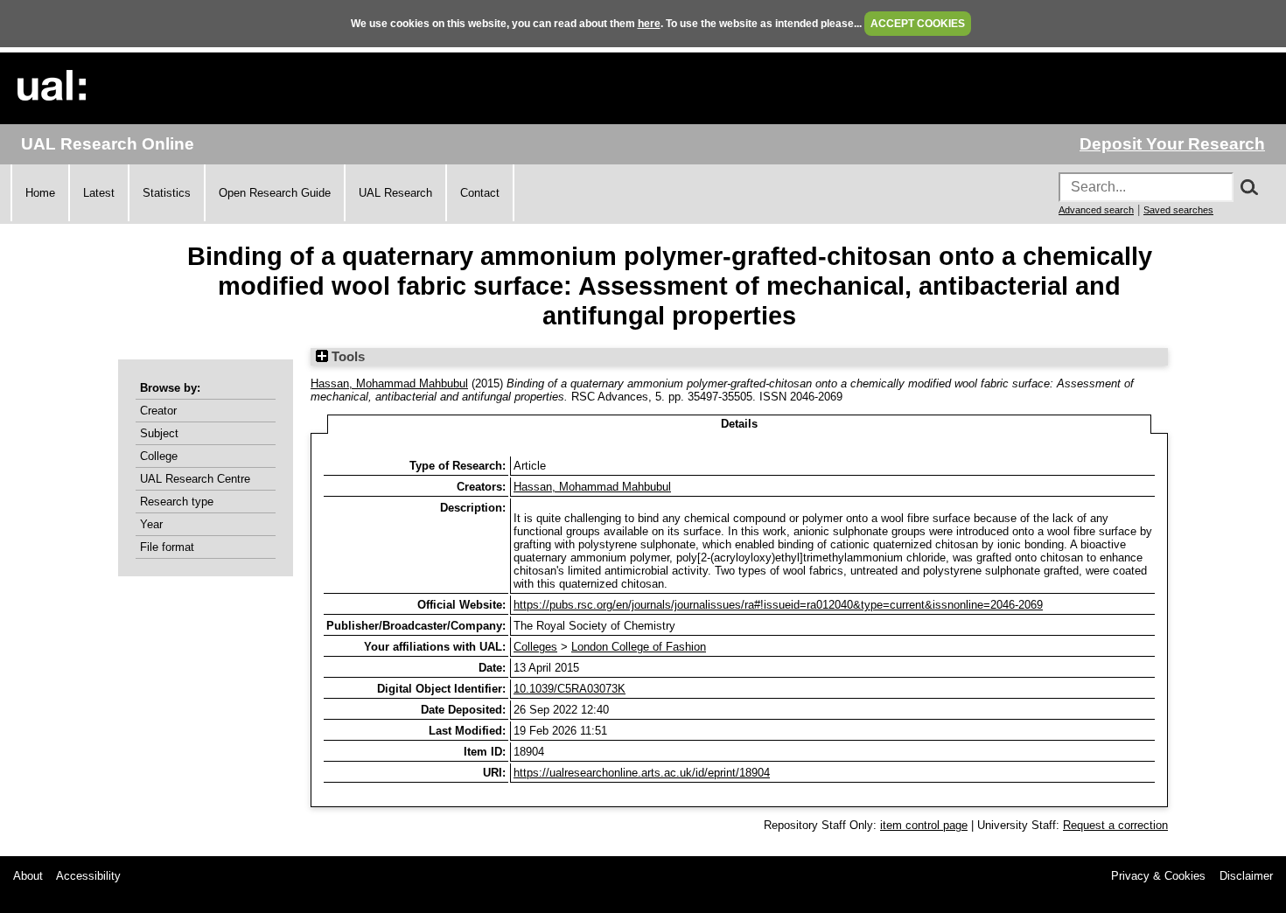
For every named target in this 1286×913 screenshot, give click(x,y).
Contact (480, 192)
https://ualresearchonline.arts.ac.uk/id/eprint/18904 (642, 772)
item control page (924, 825)
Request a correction (1115, 825)
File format (167, 547)
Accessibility (88, 875)
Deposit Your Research (1172, 144)
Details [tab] (739, 423)
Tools (346, 357)
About (28, 875)
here (649, 23)
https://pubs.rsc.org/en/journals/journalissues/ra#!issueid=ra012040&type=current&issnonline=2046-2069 (778, 604)
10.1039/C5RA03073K (570, 688)
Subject (159, 433)
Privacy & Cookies (1158, 875)
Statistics (167, 192)
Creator (158, 410)
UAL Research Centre (195, 478)
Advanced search (1096, 210)
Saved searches (1178, 210)
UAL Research (395, 192)
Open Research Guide (275, 192)
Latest (99, 192)
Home (40, 192)
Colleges (535, 646)
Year (151, 524)
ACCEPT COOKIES (917, 23)
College (159, 456)
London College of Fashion (638, 646)
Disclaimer (1246, 875)
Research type (176, 501)
